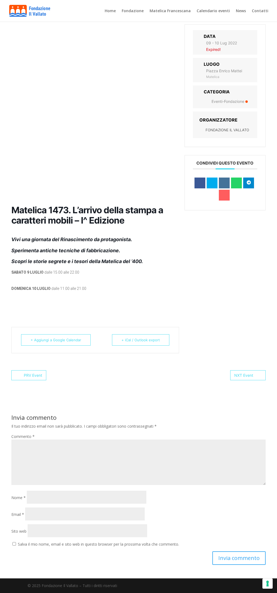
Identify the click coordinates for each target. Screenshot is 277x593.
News (241, 11)
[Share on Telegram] (248, 183)
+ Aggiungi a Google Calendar (56, 340)
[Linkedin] (224, 183)
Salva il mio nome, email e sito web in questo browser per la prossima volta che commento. (98, 544)
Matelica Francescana (170, 11)
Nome (18, 497)
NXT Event (243, 375)
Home (110, 11)
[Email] (224, 195)
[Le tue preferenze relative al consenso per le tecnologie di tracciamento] (267, 583)
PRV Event (33, 375)
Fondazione (133, 11)
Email (17, 514)
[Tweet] (212, 183)
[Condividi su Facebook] (199, 183)
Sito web (19, 531)
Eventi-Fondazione (228, 101)
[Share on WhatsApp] (236, 183)
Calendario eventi (213, 11)
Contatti (260, 11)
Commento (23, 436)
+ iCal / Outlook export (140, 340)
